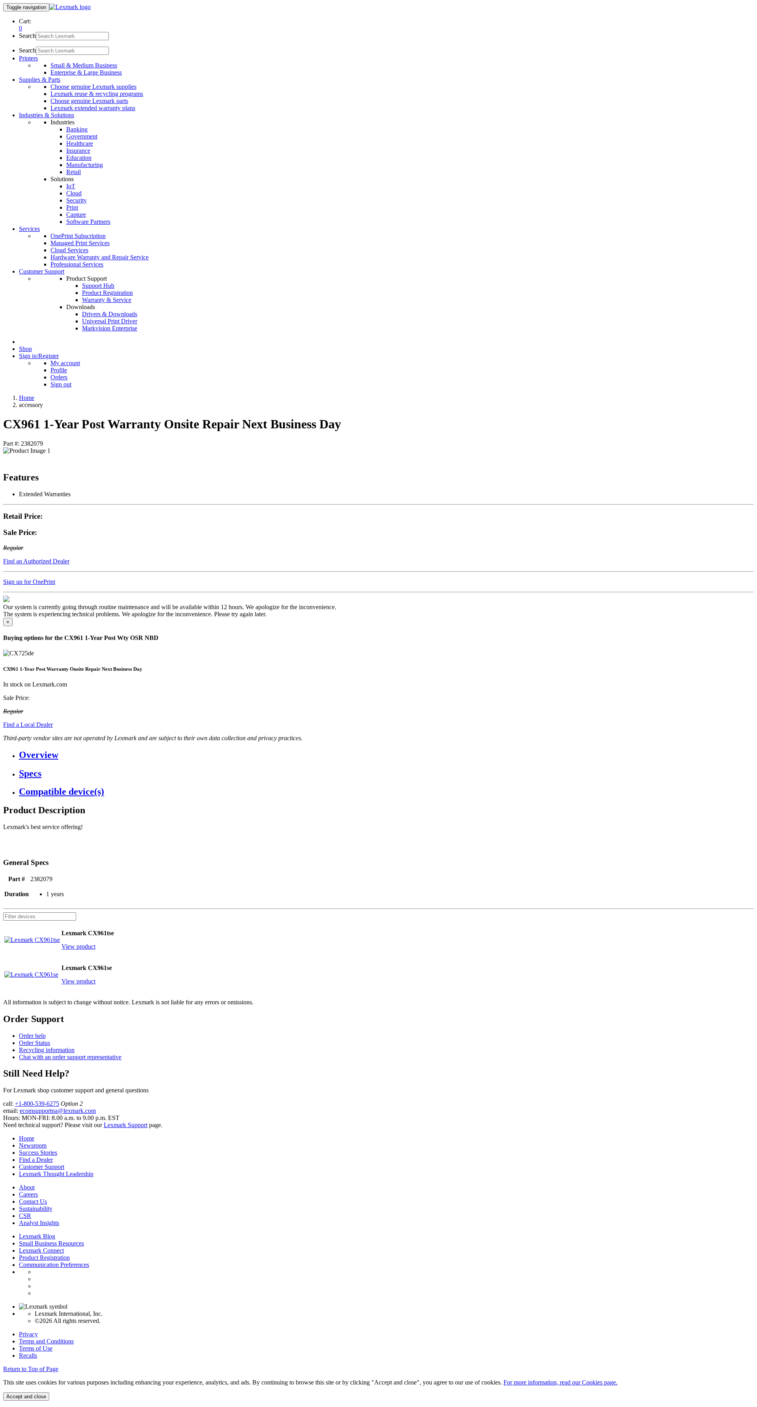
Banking (77, 129)
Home (26, 397)
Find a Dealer (36, 1159)
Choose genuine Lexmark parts (89, 101)
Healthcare (79, 143)
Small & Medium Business (83, 65)
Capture (76, 214)
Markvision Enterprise (109, 328)
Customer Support (41, 1166)
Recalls (28, 1355)
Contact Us (33, 1201)
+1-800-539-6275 (37, 1103)
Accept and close (26, 1396)
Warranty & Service (106, 299)
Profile (58, 370)
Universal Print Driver (109, 321)
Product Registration (107, 292)
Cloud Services (69, 250)
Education (78, 157)
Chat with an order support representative (70, 1057)
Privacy (28, 1334)
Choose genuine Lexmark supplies (93, 86)
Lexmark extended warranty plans (92, 108)
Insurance (78, 150)
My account (65, 363)
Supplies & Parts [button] (39, 79)
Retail (73, 172)
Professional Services (76, 264)
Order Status (34, 1042)
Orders (58, 377)
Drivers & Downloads (109, 314)
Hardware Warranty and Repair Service (99, 257)
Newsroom (33, 1145)
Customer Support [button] (41, 271)
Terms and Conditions (46, 1341)
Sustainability (35, 1208)
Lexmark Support (125, 1125)
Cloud (74, 193)
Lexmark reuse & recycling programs (96, 93)
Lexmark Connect (41, 1250)
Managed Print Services (80, 243)
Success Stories (38, 1152)
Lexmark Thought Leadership (56, 1174)
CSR (25, 1215)
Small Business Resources (51, 1243)
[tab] (386, 755)
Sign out (60, 384)
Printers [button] (28, 58)
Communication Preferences (54, 1264)
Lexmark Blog (37, 1236)
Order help (32, 1035)
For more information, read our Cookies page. (560, 1382)
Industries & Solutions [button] (46, 115)
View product (78, 946)
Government (81, 136)
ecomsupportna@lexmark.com (58, 1110)
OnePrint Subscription (78, 236)
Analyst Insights (39, 1222)
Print (72, 207)
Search (27, 35)
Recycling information (47, 1050)
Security (76, 200)
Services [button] (29, 228)
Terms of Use (35, 1348)
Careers (28, 1194)
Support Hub (98, 285)
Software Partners (88, 221)
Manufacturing (84, 164)
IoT (70, 186)
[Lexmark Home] (70, 7)
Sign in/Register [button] (39, 356)
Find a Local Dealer (28, 724)
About (27, 1187)
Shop (25, 348)
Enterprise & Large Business (86, 72)
